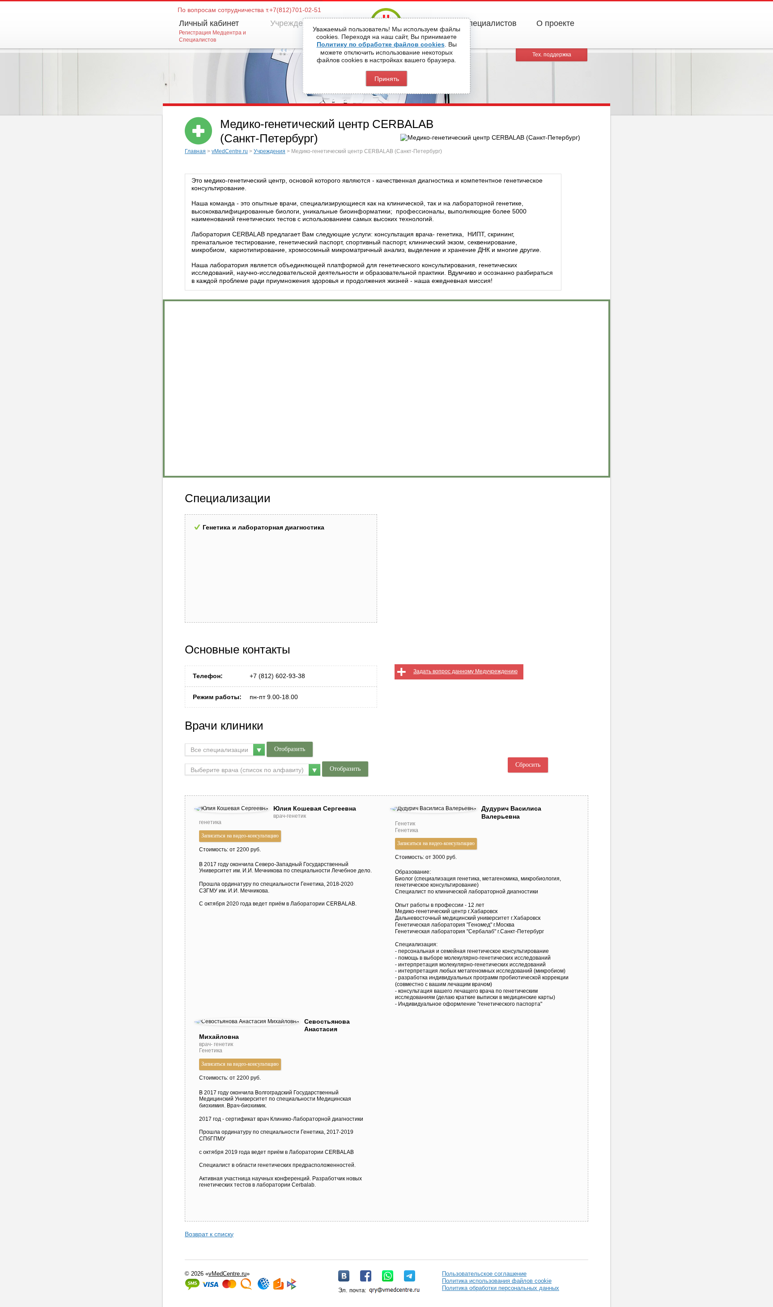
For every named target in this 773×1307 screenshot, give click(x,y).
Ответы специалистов (475, 23)
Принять (386, 78)
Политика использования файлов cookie (497, 1280)
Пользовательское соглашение (484, 1273)
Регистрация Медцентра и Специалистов (212, 36)
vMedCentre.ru (230, 151)
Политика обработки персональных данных (500, 1288)
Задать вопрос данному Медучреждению (465, 671)
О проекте (555, 23)
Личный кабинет (209, 23)
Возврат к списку (209, 1234)
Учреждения (293, 23)
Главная (195, 151)
